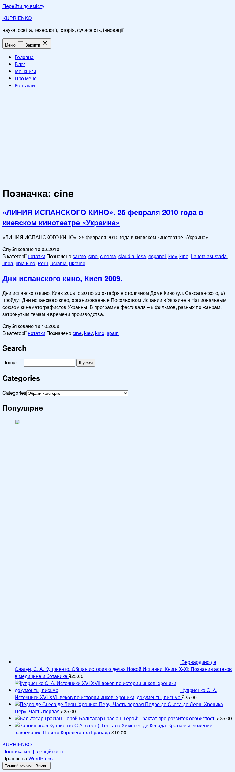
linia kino (25, 263)
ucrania (58, 263)
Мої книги (25, 71)
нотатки (36, 256)
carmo (79, 256)
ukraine (77, 263)
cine (93, 256)
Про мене (26, 78)
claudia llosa (132, 256)
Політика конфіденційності (32, 751)
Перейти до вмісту (23, 5)
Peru (43, 263)
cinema (108, 256)
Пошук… (12, 362)
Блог (20, 64)
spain (113, 333)
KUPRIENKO (17, 17)
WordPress (40, 758)
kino (183, 256)
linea (7, 263)
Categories (14, 392)
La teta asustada (209, 256)
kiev (172, 256)
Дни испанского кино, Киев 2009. (62, 278)
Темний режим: (19, 766)
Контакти (25, 85)
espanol (157, 256)
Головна (24, 57)
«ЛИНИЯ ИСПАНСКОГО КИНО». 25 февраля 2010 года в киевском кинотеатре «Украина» (102, 217)
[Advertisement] (117, 136)
